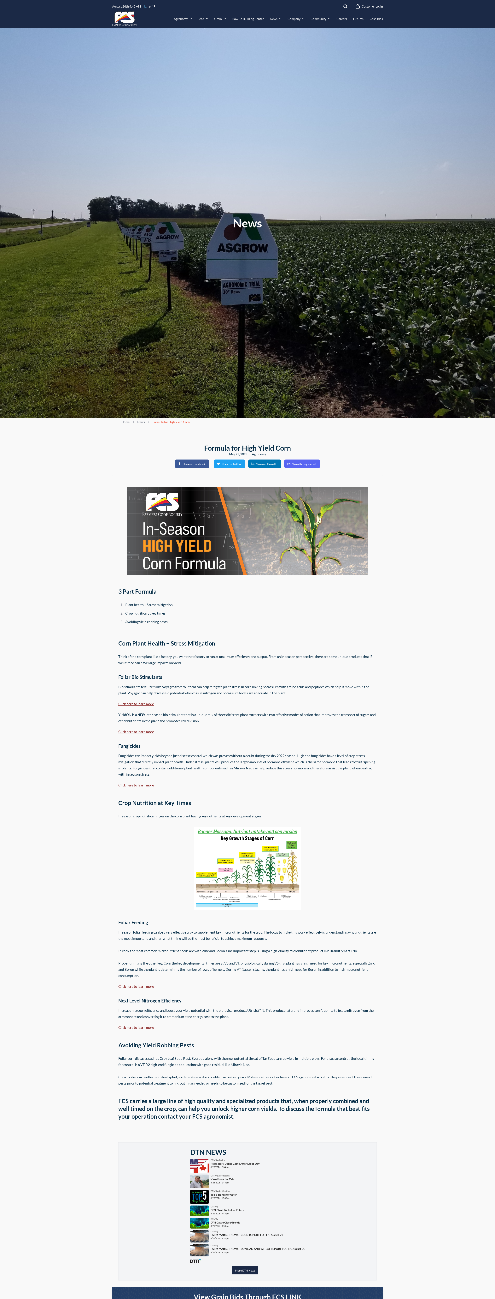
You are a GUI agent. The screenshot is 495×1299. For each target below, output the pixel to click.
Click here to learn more (136, 704)
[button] (192, 464)
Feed (201, 19)
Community (318, 19)
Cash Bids (376, 19)
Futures (358, 19)
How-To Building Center (248, 19)
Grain (218, 19)
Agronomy (181, 19)
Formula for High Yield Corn (171, 422)
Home (125, 422)
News (273, 19)
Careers (341, 19)
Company (294, 19)
